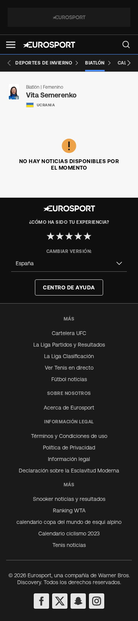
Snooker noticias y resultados (69, 499)
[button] (10, 44)
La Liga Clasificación (69, 356)
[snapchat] (78, 601)
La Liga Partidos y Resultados (69, 345)
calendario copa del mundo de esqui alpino (69, 522)
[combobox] (69, 263)
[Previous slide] (9, 63)
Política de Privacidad (69, 447)
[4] (78, 236)
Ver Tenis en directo (69, 368)
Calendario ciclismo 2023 (69, 533)
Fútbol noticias (69, 379)
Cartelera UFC (69, 333)
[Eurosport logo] (49, 44)
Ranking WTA (69, 510)
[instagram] (96, 601)
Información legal (69, 459)
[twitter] (59, 601)
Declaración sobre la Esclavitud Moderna (69, 470)
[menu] (126, 44)
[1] (50, 236)
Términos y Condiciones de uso (69, 436)
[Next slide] (129, 63)
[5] (87, 236)
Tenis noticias (69, 545)
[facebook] (41, 601)
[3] (69, 236)
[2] (59, 236)
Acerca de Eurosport (69, 408)
